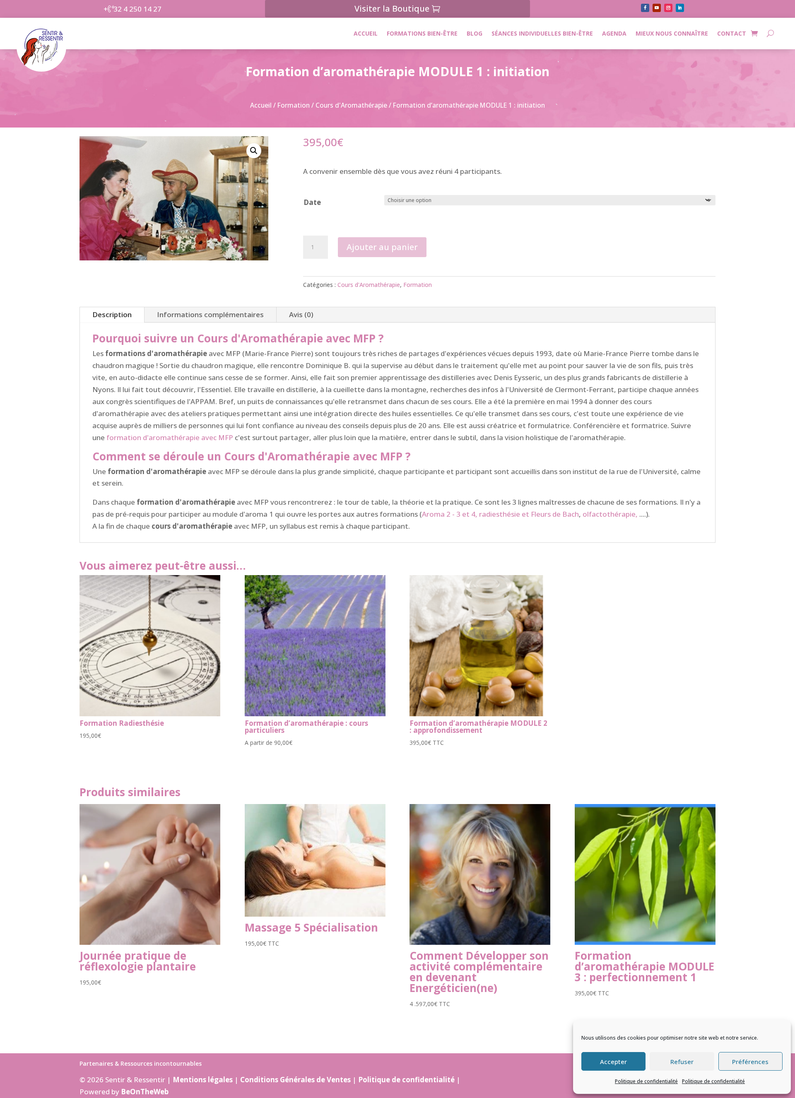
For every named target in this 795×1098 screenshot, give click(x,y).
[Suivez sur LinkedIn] (680, 8)
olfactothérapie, (610, 514)
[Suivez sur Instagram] (668, 8)
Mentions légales (203, 1079)
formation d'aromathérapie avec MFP (169, 437)
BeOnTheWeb (145, 1091)
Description (112, 314)
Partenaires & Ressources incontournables (141, 1064)
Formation (293, 105)
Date (312, 202)
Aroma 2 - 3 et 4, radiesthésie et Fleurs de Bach (500, 514)
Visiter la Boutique (391, 8)
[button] (253, 150)
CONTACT (731, 33)
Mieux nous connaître (672, 33)
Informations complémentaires (210, 314)
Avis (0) (301, 314)
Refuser (682, 1061)
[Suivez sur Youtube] (657, 8)
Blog (474, 33)
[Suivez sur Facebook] (645, 8)
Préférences (750, 1061)
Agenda (614, 33)
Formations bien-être (422, 33)
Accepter (613, 1061)
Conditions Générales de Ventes (295, 1079)
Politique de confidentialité (646, 1081)
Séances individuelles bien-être (542, 33)
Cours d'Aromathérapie (351, 105)
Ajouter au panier (382, 247)
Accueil (366, 33)
